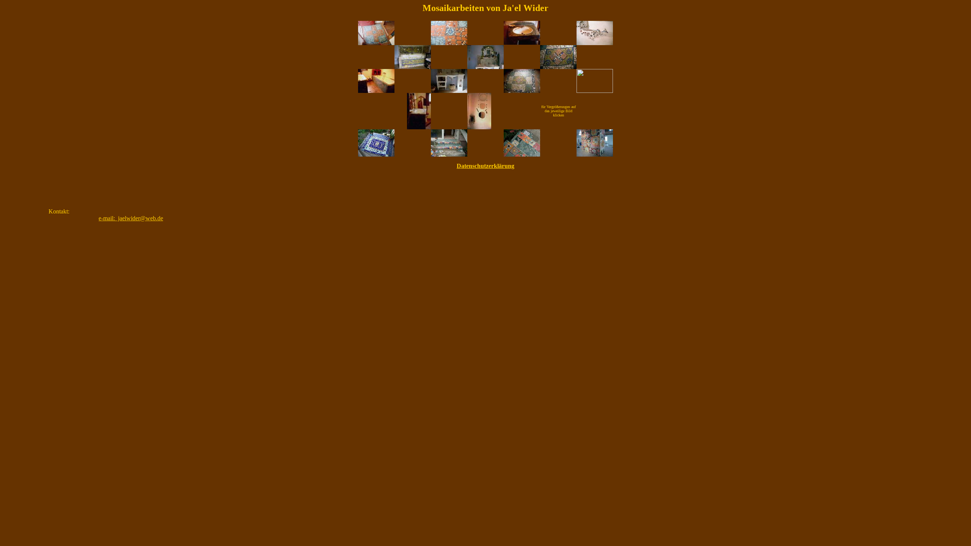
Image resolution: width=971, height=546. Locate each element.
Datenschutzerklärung (485, 166)
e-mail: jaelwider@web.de (131, 218)
